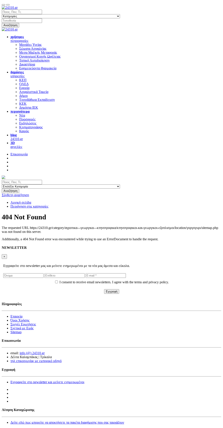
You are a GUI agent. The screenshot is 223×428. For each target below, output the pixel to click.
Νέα (22, 115)
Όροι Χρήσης (19, 320)
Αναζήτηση (10, 25)
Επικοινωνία (19, 154)
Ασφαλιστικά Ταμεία (33, 92)
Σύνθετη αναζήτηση (15, 195)
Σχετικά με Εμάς (22, 328)
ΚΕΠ (23, 80)
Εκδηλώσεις (27, 123)
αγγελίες (16, 145)
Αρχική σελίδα (20, 202)
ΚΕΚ (23, 103)
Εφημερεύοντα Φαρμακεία (37, 68)
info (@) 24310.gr (32, 353)
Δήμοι (23, 96)
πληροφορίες (19, 39)
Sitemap (16, 332)
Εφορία (24, 88)
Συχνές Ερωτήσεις (23, 324)
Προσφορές (27, 119)
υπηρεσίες (17, 74)
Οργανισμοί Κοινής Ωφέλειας (40, 56)
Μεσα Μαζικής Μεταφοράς (38, 52)
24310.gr (16, 137)
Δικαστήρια (27, 64)
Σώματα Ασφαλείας (32, 48)
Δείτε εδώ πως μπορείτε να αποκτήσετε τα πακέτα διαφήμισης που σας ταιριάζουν (67, 422)
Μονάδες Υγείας (30, 44)
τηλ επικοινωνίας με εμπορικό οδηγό (36, 361)
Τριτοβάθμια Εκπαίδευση (37, 99)
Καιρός (24, 131)
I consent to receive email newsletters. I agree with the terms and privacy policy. (114, 282)
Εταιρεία (16, 316)
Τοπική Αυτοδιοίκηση (34, 60)
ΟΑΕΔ (24, 84)
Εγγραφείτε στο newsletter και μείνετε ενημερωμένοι (47, 382)
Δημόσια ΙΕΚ (28, 107)
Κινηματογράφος (31, 127)
